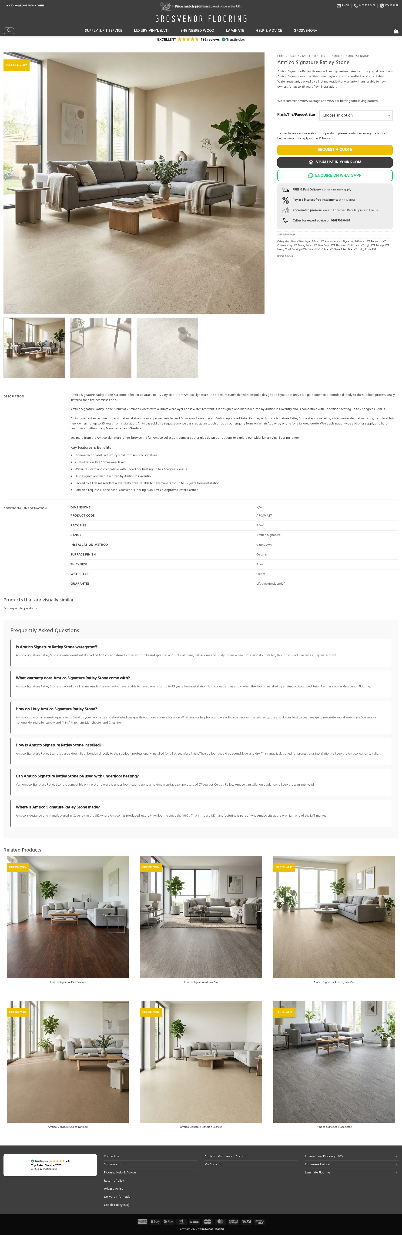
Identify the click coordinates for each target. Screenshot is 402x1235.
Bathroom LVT (362, 242)
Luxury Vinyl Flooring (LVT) (308, 56)
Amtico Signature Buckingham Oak (334, 983)
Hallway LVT (342, 246)
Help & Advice (269, 31)
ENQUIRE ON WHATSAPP (338, 175)
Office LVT (327, 250)
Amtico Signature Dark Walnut (68, 983)
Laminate (235, 31)
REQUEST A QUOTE (335, 150)
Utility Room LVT (367, 250)
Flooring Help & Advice (120, 1172)
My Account (213, 1164)
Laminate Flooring (317, 1172)
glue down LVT (210, 437)
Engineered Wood (197, 31)
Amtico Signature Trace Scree (334, 1127)
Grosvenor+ (305, 31)
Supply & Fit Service (103, 31)
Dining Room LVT (307, 246)
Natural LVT (314, 250)
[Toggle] (396, 1156)
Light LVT (370, 246)
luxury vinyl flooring (276, 437)
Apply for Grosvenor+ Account (226, 1156)
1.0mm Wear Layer (301, 242)
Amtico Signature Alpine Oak (201, 983)
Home (281, 56)
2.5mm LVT (318, 242)
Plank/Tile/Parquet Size (296, 115)
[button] (9, 31)
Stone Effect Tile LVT (345, 250)
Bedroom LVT (378, 242)
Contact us (111, 1156)
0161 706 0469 (340, 220)
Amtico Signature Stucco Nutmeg (68, 1127)
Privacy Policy (113, 1189)
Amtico (337, 56)
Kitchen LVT (357, 246)
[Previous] (14, 183)
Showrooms (112, 1164)
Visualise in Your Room (338, 162)
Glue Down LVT (326, 246)
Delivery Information (118, 1196)
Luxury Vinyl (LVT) (151, 31)
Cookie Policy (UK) (116, 1205)
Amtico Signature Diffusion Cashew (201, 1127)
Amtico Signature (358, 56)
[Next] (253, 183)
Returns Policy (114, 1180)
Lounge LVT (382, 246)
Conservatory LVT (287, 246)
